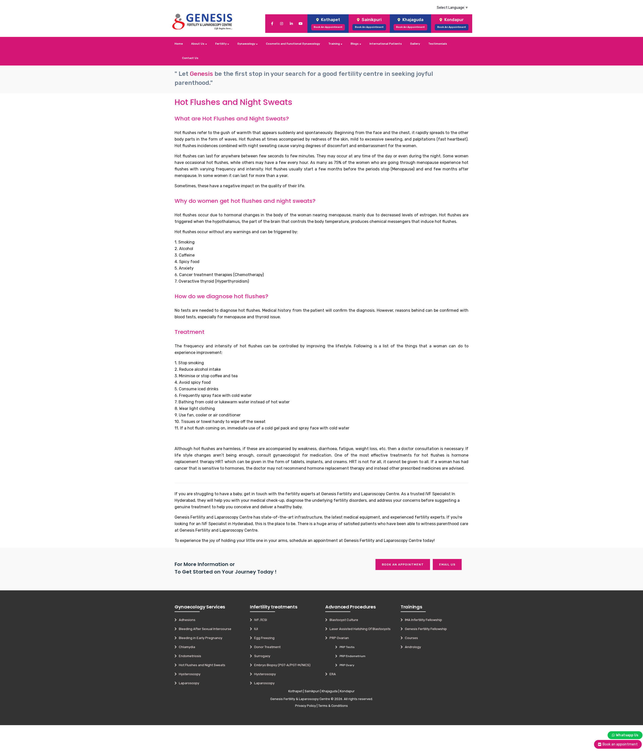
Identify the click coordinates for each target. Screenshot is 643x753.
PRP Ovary (345, 665)
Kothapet (295, 691)
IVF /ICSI (259, 620)
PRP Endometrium (351, 656)
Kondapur (347, 691)
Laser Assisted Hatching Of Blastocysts (359, 629)
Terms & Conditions (333, 706)
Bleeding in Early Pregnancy (199, 638)
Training (334, 43)
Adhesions (186, 620)
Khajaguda (330, 691)
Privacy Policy (305, 706)
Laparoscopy (188, 683)
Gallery (415, 43)
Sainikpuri (312, 691)
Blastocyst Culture (342, 620)
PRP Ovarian (338, 638)
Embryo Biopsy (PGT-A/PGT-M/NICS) (281, 665)
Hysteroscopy (188, 674)
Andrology (412, 647)
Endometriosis (189, 656)
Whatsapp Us (627, 735)
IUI (255, 629)
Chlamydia (186, 647)
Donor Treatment (266, 647)
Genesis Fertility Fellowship (425, 629)
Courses (410, 638)
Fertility (221, 43)
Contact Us (190, 58)
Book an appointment (403, 564)
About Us (198, 43)
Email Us (447, 564)
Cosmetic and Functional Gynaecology (293, 43)
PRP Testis (346, 647)
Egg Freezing (263, 638)
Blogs (355, 43)
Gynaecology (246, 43)
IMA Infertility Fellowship (422, 620)
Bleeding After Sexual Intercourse (204, 629)
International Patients (385, 43)
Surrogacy (261, 656)
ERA (331, 674)
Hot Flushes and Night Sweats (201, 665)
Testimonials (437, 43)
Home (179, 43)
